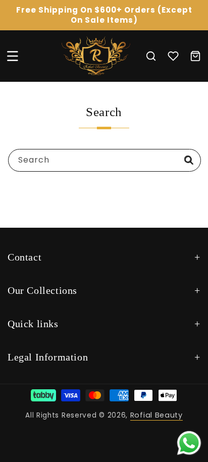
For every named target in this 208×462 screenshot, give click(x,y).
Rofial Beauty (156, 415)
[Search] (189, 160)
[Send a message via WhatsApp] (189, 443)
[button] (13, 56)
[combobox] (104, 160)
